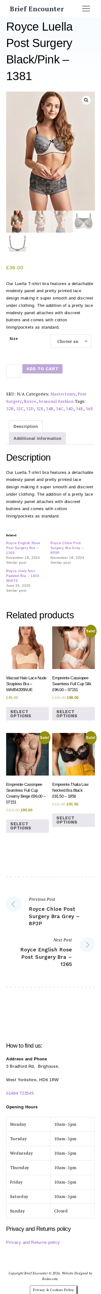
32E (40, 408)
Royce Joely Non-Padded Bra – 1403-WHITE (23, 576)
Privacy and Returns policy (33, 1242)
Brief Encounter (37, 8)
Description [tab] (25, 426)
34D (70, 408)
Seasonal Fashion (56, 401)
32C (20, 408)
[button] (86, 100)
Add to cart (42, 368)
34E (79, 408)
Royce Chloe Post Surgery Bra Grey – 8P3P (67, 548)
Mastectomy (63, 394)
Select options (20, 713)
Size (14, 338)
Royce (30, 401)
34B (49, 408)
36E (89, 408)
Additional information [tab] (37, 438)
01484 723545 (20, 1093)
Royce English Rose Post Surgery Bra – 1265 (23, 548)
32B (10, 408)
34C (59, 408)
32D (30, 408)
